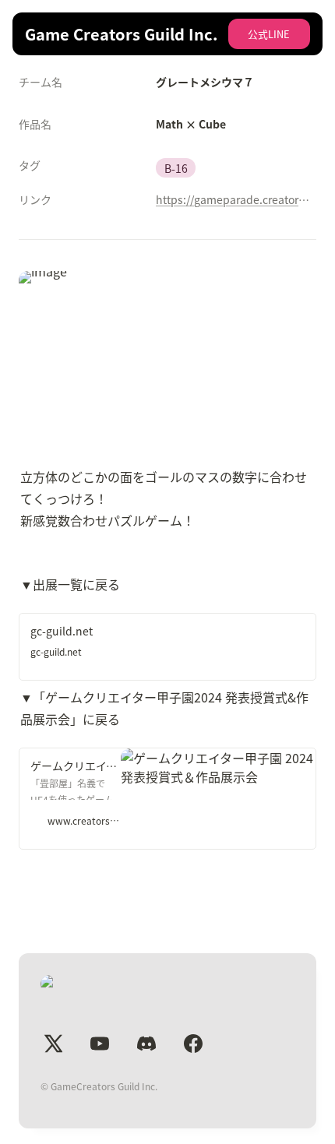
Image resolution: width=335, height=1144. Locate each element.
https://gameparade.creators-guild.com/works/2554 (233, 199)
